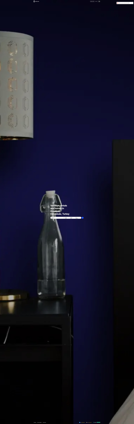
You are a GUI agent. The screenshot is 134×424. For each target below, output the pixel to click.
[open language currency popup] (96, 1)
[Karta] (36, 1)
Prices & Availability (39, 422)
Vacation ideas (44, 422)
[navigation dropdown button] (98, 1)
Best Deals (35, 422)
